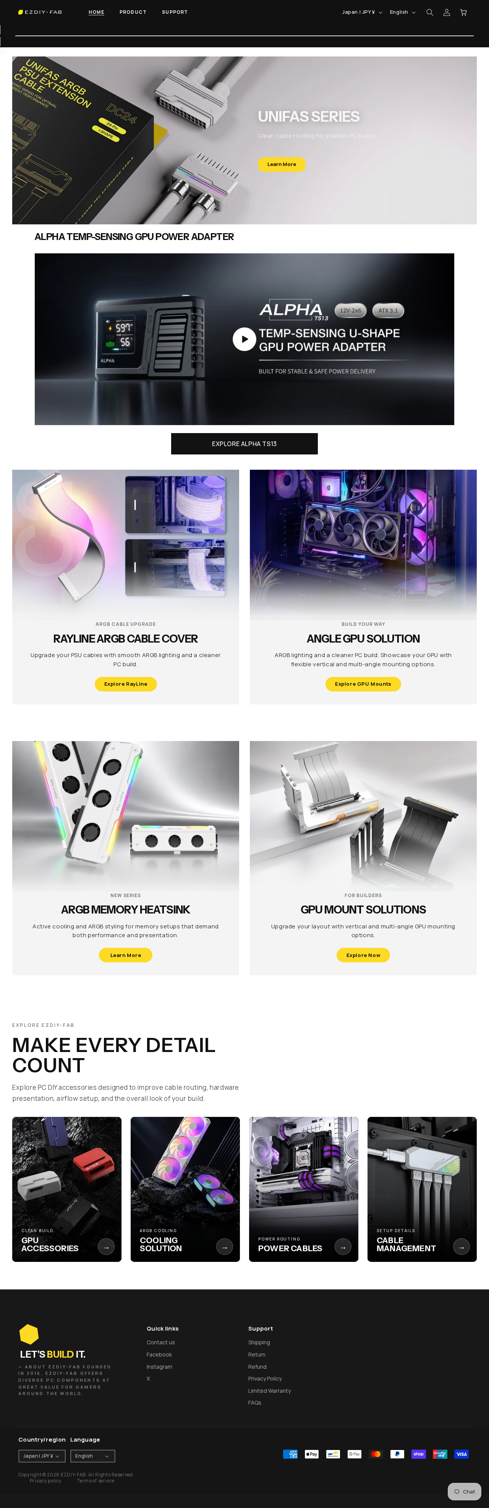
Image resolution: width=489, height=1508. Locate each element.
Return (257, 1354)
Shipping (259, 1342)
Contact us (161, 1342)
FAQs (254, 1402)
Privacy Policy (265, 1378)
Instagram (159, 1366)
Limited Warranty (269, 1390)
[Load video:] (244, 339)
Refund (257, 1366)
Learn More (281, 164)
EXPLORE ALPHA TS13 (244, 444)
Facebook (159, 1354)
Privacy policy (46, 1481)
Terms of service (95, 1481)
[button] (133, 12)
